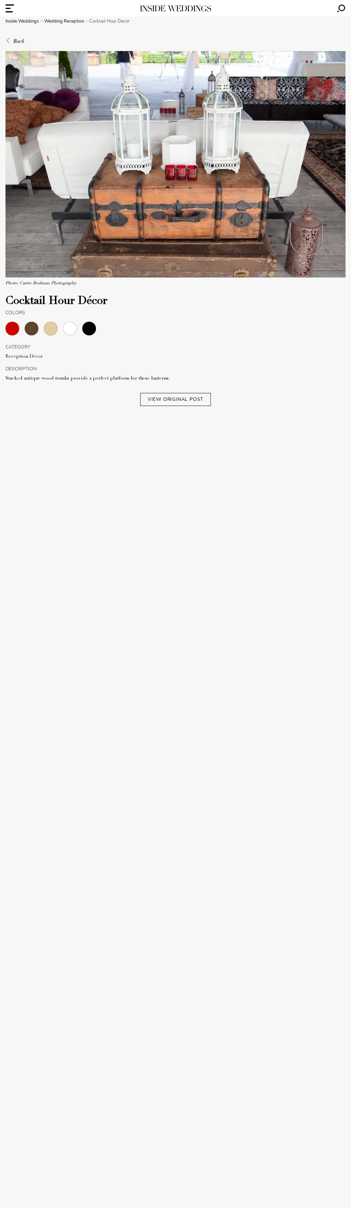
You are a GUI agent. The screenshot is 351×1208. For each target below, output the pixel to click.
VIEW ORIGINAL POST (175, 399)
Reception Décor (24, 356)
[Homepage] (175, 8)
